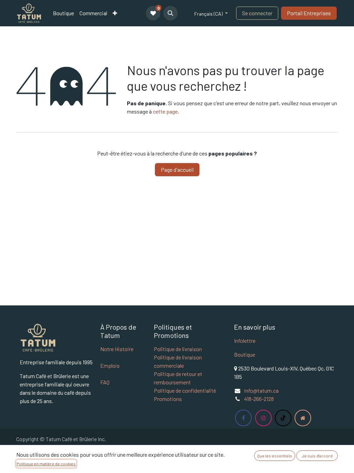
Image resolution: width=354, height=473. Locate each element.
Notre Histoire (116, 349)
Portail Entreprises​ (309, 13)
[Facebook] (243, 418)
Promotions (168, 398)
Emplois (110, 365)
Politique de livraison (178, 349)
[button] (170, 13)
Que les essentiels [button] (274, 455)
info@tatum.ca (261, 390)
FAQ (105, 382)
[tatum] (303, 418)
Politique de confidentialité (185, 390)
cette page (165, 111)
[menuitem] (63, 13)
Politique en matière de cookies (46, 463)
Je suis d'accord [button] (317, 455)
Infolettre (244, 340)
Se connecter (257, 13)
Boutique (244, 354)
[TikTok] (283, 418)
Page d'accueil (177, 169)
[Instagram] (263, 418)
